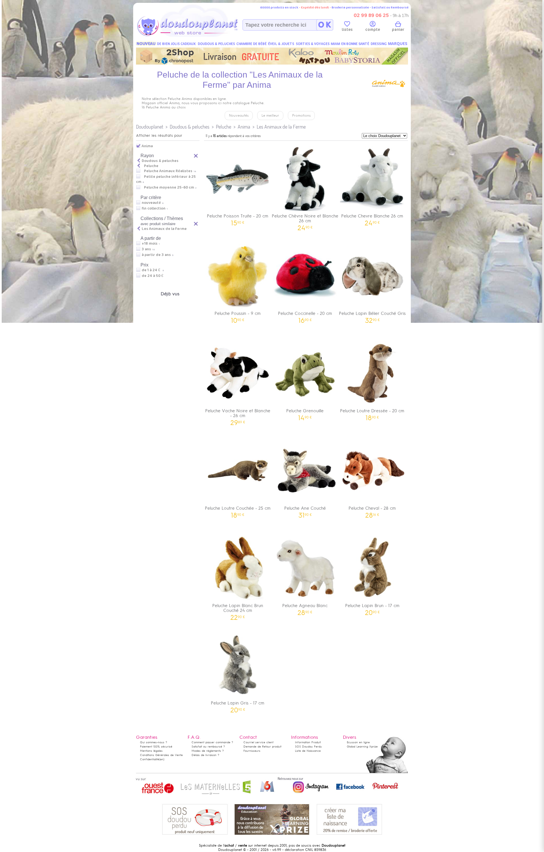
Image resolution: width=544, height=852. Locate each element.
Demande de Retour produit (262, 746)
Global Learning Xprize (362, 746)
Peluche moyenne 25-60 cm (169, 187)
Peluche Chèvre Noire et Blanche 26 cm (305, 220)
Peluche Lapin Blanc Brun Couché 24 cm (237, 609)
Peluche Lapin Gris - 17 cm (237, 705)
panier (398, 29)
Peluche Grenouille (305, 413)
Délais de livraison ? (205, 755)
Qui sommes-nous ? (153, 742)
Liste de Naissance (308, 750)
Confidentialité (149, 759)
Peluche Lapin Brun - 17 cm (372, 607)
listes (347, 29)
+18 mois (150, 243)
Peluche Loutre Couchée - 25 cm (238, 510)
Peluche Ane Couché (305, 510)
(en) (161, 759)
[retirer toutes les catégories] (196, 155)
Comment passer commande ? (212, 742)
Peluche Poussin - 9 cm (237, 315)
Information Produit (308, 742)
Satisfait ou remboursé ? (208, 746)
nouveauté (151, 202)
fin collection (153, 208)
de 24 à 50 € (154, 276)
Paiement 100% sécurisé (156, 746)
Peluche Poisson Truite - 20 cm (237, 218)
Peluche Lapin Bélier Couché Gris (372, 315)
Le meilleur (270, 116)
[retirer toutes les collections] (196, 223)
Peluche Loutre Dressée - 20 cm (372, 413)
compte (372, 29)
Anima (244, 126)
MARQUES (397, 43)
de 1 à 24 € (153, 270)
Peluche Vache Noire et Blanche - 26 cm (237, 415)
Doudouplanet (149, 126)
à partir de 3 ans (156, 255)
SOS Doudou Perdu (308, 746)
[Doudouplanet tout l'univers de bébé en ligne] (198, 36)
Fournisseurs (251, 750)
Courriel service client (258, 742)
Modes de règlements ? (208, 750)
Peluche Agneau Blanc (305, 607)
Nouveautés (238, 116)
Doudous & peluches (189, 126)
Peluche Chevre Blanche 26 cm (372, 218)
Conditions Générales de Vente (161, 755)
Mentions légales (151, 750)
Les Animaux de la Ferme (281, 126)
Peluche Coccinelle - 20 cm (305, 315)
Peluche (223, 126)
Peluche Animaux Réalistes (168, 171)
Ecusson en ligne (358, 742)
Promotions (301, 116)
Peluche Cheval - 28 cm (372, 510)
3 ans (146, 249)
